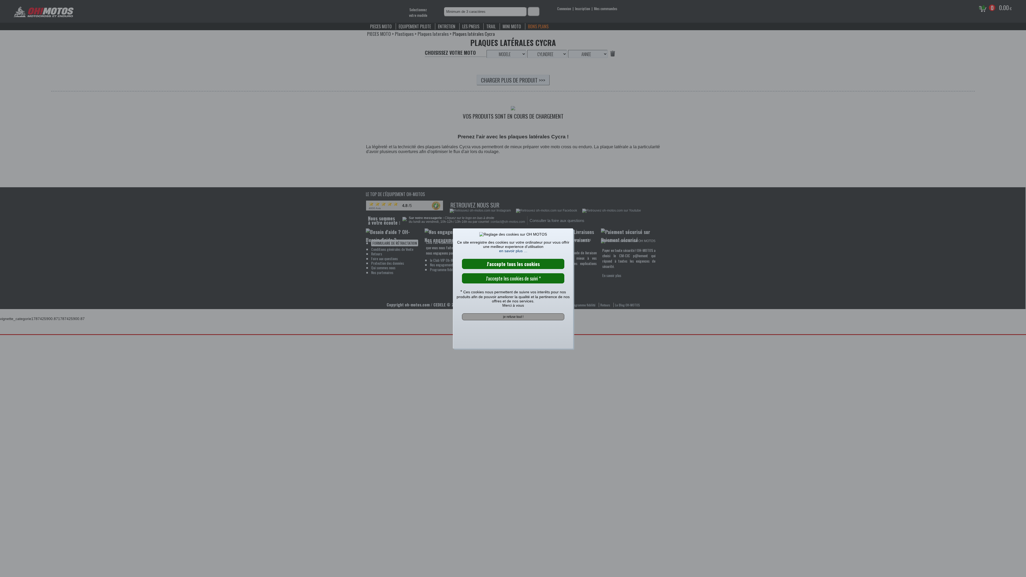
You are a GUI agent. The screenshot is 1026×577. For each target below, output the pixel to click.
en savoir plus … (513, 251)
